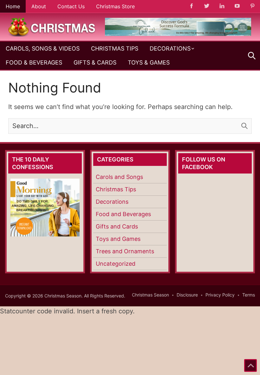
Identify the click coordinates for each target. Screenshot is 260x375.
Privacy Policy (220, 294)
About (38, 6)
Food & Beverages (34, 62)
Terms (248, 294)
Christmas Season (150, 294)
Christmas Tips (114, 48)
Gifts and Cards (117, 226)
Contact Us (71, 6)
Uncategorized (115, 263)
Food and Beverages (123, 214)
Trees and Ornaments (125, 251)
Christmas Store (115, 6)
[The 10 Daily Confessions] (178, 34)
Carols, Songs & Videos (43, 48)
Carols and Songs (119, 177)
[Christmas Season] (52, 26)
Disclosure (187, 294)
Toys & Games (149, 62)
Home (13, 6)
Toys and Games (118, 238)
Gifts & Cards (95, 62)
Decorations (170, 48)
